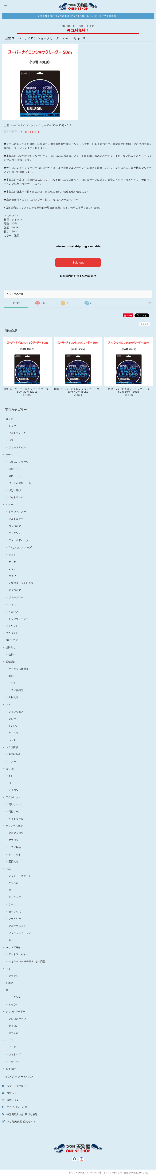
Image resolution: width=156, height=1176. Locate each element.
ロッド (9, 418)
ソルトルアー (16, 518)
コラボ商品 (12, 747)
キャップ (13, 732)
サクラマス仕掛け (18, 668)
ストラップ (15, 897)
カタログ (11, 768)
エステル (13, 1032)
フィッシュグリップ (20, 932)
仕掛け (12, 654)
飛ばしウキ (12, 640)
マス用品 (13, 839)
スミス (12, 604)
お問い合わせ (14, 1100)
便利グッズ (15, 911)
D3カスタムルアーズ (20, 547)
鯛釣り (12, 675)
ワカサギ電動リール (20, 483)
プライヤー (15, 918)
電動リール (15, 468)
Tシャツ (13, 725)
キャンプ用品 (13, 947)
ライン (9, 775)
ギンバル (13, 882)
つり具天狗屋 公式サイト (21, 1121)
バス (11, 440)
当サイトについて (16, 1085)
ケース (12, 904)
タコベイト (12, 633)
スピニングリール (18, 461)
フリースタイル (17, 447)
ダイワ (12, 575)
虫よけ (12, 890)
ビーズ (12, 1047)
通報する (145, 324)
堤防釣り (11, 647)
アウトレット (13, 797)
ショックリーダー (15, 1011)
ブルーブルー (16, 597)
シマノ (12, 568)
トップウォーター (18, 618)
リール (9, 454)
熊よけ (12, 940)
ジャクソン (15, 532)
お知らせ (11, 1092)
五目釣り (13, 697)
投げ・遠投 (15, 490)
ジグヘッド (12, 625)
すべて (17, 303)
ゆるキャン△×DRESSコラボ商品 (27, 961)
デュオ (12, 554)
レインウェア (16, 711)
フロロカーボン (17, 1018)
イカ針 (12, 682)
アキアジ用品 (16, 832)
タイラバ (13, 1004)
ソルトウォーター (18, 433)
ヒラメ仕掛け (16, 690)
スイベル (13, 1061)
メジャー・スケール (20, 875)
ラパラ (12, 561)
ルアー (9, 504)
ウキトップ (15, 1054)
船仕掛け (11, 661)
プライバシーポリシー (19, 1107)
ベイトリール (16, 497)
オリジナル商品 (14, 825)
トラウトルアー (17, 511)
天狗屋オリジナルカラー (22, 583)
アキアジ (13, 975)
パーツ (9, 1040)
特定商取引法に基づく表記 (22, 1114)
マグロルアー (16, 590)
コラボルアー (16, 525)
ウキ (8, 968)
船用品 (9, 982)
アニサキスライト (18, 925)
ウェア (9, 704)
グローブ (13, 718)
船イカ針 (11, 1068)
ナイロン (13, 790)
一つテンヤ (15, 997)
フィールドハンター (20, 540)
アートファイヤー (18, 954)
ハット (12, 740)
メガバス (13, 611)
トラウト (13, 425)
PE (10, 783)
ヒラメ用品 (15, 847)
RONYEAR (14, 754)
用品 (8, 868)
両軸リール (15, 475)
